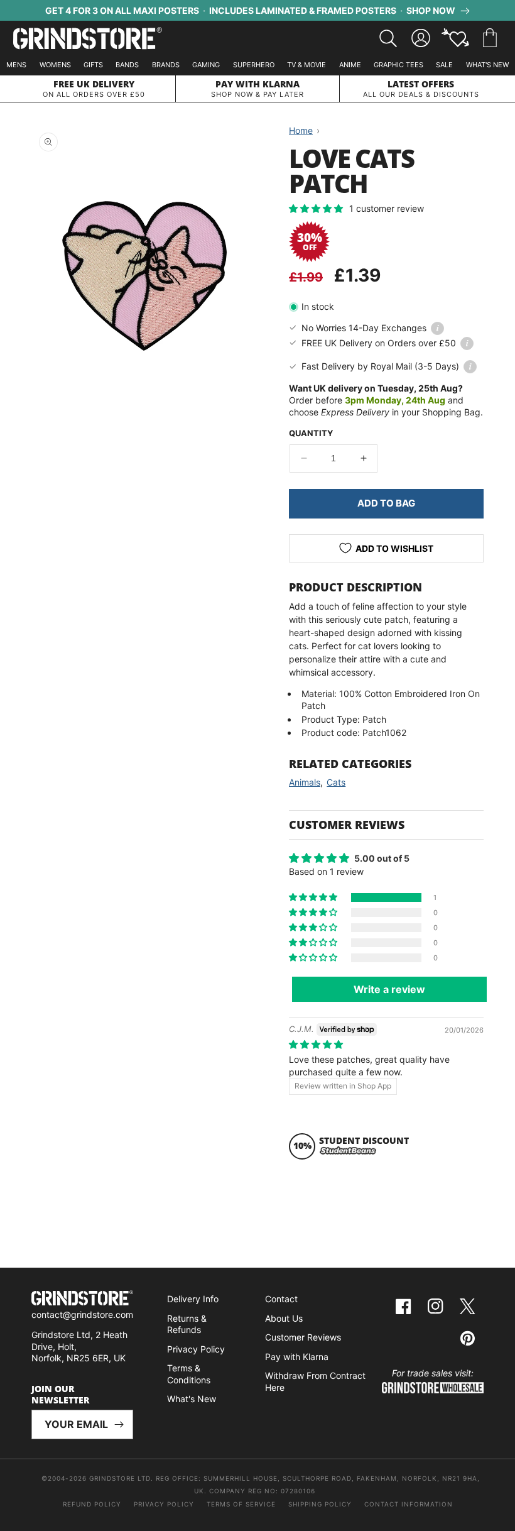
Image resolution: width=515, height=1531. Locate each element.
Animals (304, 782)
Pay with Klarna (296, 1356)
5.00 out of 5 (381, 858)
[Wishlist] (455, 38)
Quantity (311, 433)
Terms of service (241, 1504)
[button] (489, 38)
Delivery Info (193, 1298)
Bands (127, 64)
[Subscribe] (119, 1424)
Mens (16, 64)
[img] (316, 1044)
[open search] (388, 38)
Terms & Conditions (188, 1374)
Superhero (253, 64)
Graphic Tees (398, 64)
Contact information (408, 1504)
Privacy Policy (196, 1349)
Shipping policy (320, 1504)
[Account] (421, 38)
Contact (281, 1298)
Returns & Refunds (187, 1324)
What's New (487, 64)
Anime (350, 64)
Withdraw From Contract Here (315, 1381)
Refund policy (92, 1504)
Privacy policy (164, 1504)
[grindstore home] (82, 1299)
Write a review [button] (389, 989)
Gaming (206, 64)
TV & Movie (306, 64)
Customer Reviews (303, 1337)
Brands (166, 64)
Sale (444, 64)
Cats (336, 782)
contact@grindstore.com (82, 1314)
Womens (55, 64)
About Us (284, 1318)
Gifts (93, 64)
